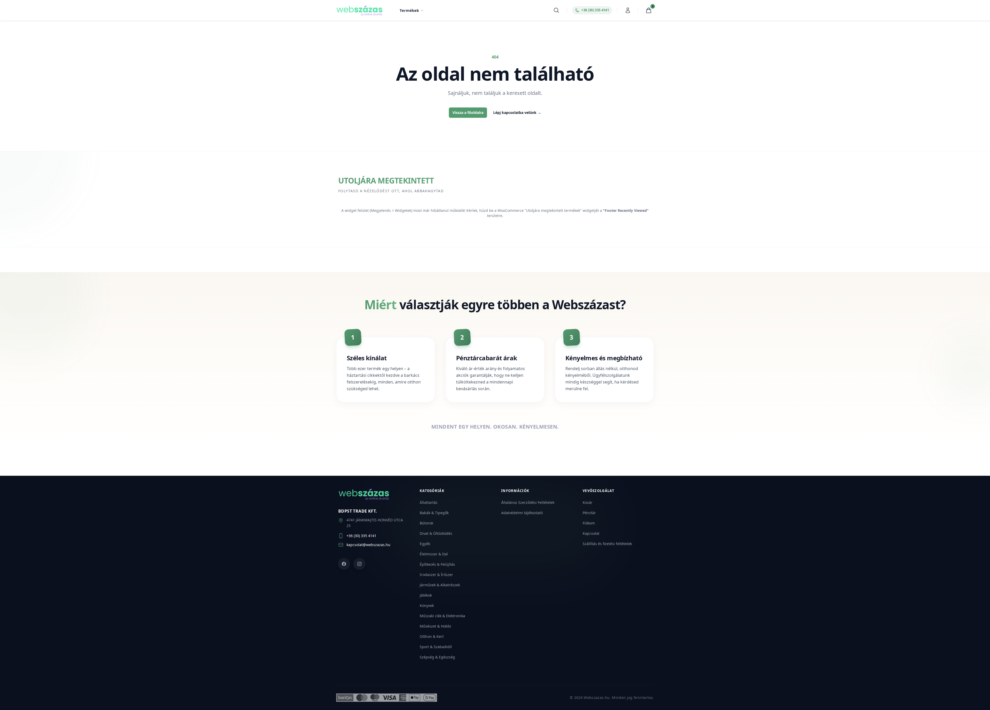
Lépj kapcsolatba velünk (517, 112)
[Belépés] (628, 10)
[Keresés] (556, 10)
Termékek (409, 10)
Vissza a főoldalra (467, 112)
